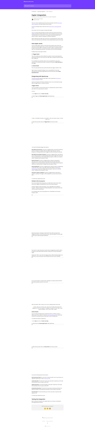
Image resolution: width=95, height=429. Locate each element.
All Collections (34, 11)
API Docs (43, 421)
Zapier (33, 32)
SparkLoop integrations (41, 11)
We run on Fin (48, 426)
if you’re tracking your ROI (52, 314)
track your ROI (47, 378)
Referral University (49, 421)
